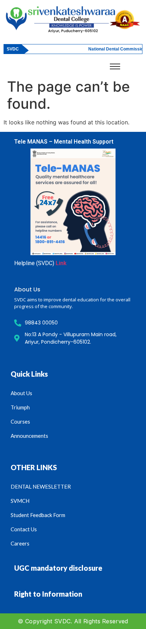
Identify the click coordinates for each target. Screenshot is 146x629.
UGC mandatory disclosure (58, 568)
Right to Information (48, 594)
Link (61, 263)
